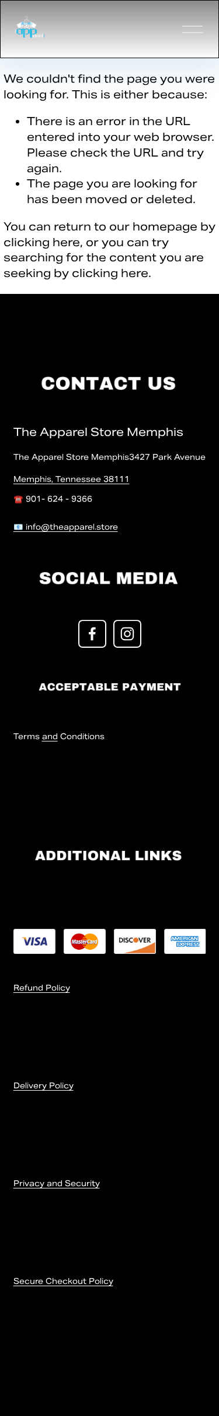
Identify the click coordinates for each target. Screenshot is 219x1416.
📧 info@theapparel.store (65, 527)
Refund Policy (41, 988)
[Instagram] (127, 634)
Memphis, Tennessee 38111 (71, 479)
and (50, 736)
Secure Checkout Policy (63, 1281)
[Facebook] (92, 634)
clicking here (42, 242)
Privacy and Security (56, 1183)
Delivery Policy (43, 1086)
